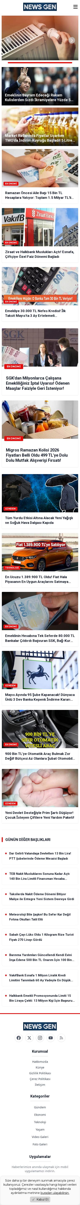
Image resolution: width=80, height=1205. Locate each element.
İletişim (40, 1085)
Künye (40, 1067)
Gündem (40, 1107)
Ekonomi (40, 1115)
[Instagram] (40, 1038)
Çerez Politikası (40, 1079)
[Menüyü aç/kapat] (75, 7)
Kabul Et (43, 1199)
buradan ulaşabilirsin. (55, 1193)
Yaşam (40, 1129)
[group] (40, 40)
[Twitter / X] (29, 1038)
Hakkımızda (40, 1062)
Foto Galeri (40, 1144)
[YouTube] (51, 1038)
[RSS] (61, 1038)
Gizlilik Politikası (40, 1073)
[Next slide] (72, 40)
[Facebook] (19, 1038)
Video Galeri (40, 1137)
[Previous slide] (8, 40)
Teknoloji (40, 1122)
